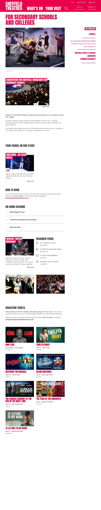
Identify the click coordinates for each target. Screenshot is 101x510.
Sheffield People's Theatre (85, 53)
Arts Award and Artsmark (86, 49)
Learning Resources (87, 59)
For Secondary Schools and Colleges (82, 41)
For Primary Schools (88, 38)
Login (72, 2)
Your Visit (53, 8)
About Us (79, 7)
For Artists (91, 9)
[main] (50, 261)
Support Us (91, 7)
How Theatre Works (88, 63)
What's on (35, 8)
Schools (92, 34)
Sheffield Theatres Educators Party (83, 44)
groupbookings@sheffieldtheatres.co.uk (19, 319)
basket (93, 2)
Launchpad (91, 56)
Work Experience (89, 46)
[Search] (66, 8)
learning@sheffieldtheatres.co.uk (17, 198)
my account (82, 2)
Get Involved (78, 9)
